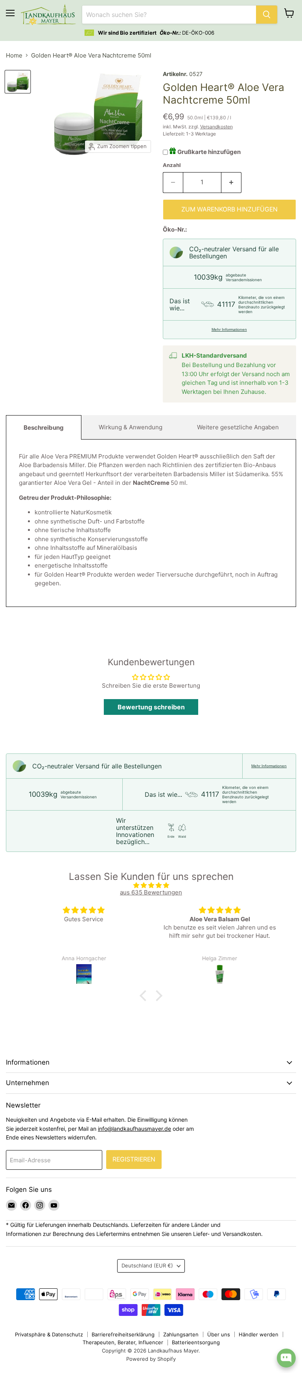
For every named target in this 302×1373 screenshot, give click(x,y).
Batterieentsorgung (196, 1342)
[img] (151, 885)
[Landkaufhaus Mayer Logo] (48, 14)
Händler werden (258, 1334)
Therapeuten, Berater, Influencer (123, 1342)
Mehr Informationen (229, 329)
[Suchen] (266, 15)
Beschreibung (44, 427)
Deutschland (147, 1265)
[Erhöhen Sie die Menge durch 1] (231, 182)
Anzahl (172, 165)
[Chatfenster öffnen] (286, 1358)
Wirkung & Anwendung (130, 427)
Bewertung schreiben (151, 707)
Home (14, 55)
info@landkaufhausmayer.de (134, 1128)
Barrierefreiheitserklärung (123, 1334)
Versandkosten (216, 127)
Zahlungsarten (181, 1334)
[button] (145, 995)
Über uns (218, 1334)
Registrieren (133, 1159)
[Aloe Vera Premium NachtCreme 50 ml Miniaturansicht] (17, 82)
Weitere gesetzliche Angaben (238, 427)
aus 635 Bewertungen (151, 892)
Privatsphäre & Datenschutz (49, 1334)
